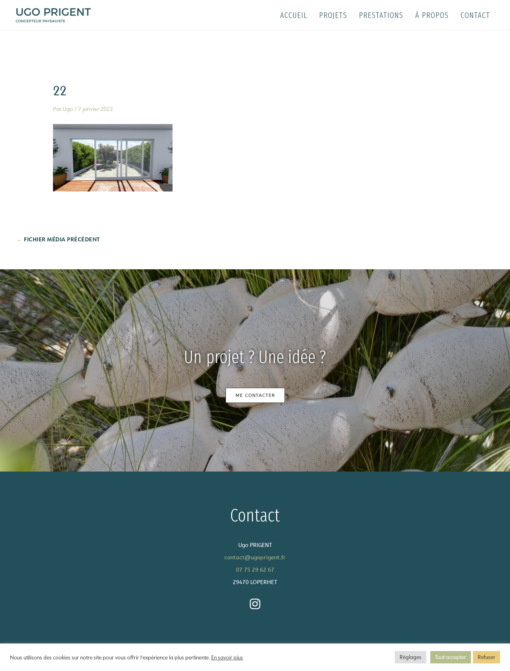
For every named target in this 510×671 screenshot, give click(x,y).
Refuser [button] (486, 657)
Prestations (381, 15)
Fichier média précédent (58, 239)
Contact (475, 15)
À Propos (432, 15)
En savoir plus (227, 657)
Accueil (293, 15)
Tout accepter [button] (450, 657)
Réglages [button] (411, 657)
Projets (333, 15)
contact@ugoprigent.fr (255, 557)
